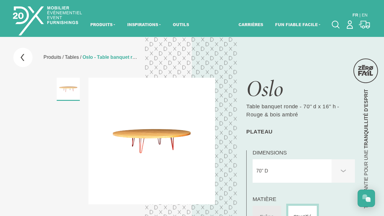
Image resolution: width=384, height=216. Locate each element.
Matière (264, 199)
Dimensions (270, 153)
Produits (101, 24)
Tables (72, 57)
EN (365, 15)
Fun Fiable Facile (296, 24)
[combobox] (304, 171)
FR (355, 15)
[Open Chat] (366, 198)
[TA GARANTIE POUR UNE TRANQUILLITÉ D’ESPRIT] (365, 70)
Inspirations (142, 24)
